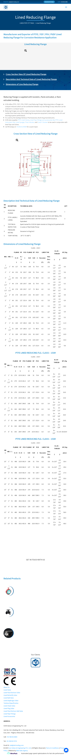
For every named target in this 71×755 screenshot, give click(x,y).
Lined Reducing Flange (43, 23)
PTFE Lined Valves (23, 120)
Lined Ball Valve (9, 698)
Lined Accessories (9, 716)
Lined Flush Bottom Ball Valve (35, 601)
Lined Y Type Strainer (35, 645)
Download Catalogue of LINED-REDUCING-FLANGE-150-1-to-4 (35, 533)
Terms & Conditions (52, 748)
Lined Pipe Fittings (36, 120)
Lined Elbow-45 (36, 619)
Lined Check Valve (9, 706)
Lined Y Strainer (43, 122)
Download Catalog (49, 2)
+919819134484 (21, 127)
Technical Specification (11, 703)
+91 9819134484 (63, 2)
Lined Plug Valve (9, 708)
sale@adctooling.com (14, 2)
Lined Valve (7, 690)
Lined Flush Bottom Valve (35, 598)
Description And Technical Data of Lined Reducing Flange (31, 79)
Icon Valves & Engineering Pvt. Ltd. (20, 748)
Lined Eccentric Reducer (35, 640)
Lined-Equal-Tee (35, 624)
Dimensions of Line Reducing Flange (22, 84)
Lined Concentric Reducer (35, 643)
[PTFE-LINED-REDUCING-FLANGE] (35, 68)
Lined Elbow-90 (36, 622)
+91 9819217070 (11, 741)
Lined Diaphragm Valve (11, 701)
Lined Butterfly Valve (35, 603)
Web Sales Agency (22, 751)
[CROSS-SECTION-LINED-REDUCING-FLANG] (35, 189)
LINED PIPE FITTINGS (27, 23)
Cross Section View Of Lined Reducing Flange (26, 74)
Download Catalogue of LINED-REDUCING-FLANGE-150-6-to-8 (35, 538)
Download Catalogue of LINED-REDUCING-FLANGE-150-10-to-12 (35, 543)
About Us (7, 687)
